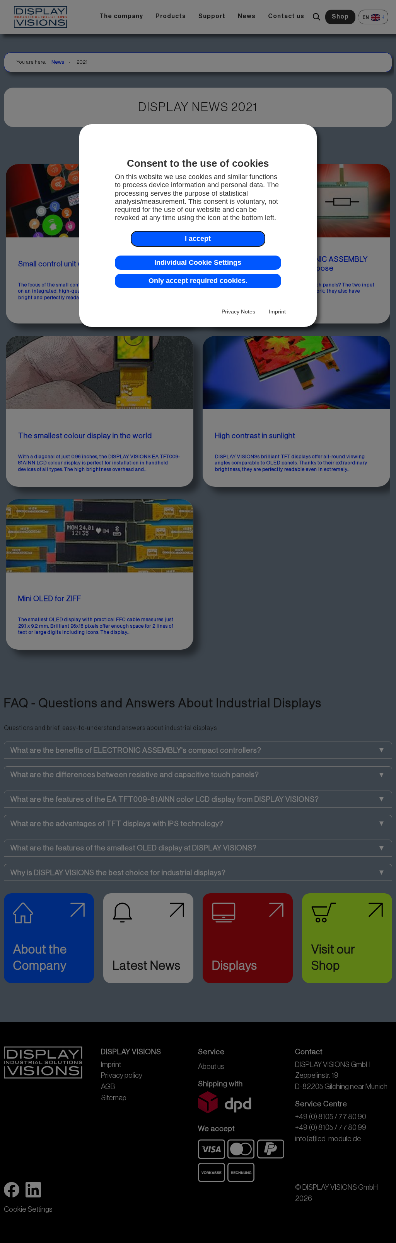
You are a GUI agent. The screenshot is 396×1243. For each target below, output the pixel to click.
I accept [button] (198, 238)
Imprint (277, 311)
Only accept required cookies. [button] (198, 281)
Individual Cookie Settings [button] (197, 262)
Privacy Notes (238, 311)
